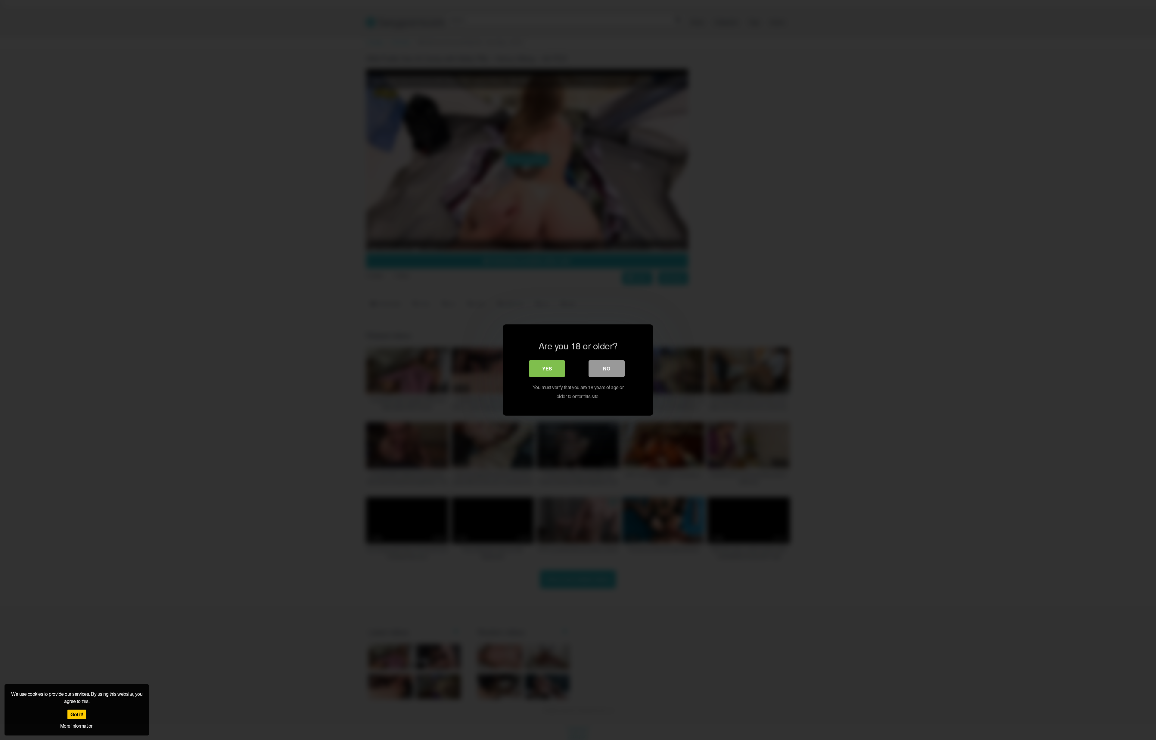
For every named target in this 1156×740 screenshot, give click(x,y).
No (606, 368)
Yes (547, 368)
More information (77, 725)
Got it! (76, 714)
